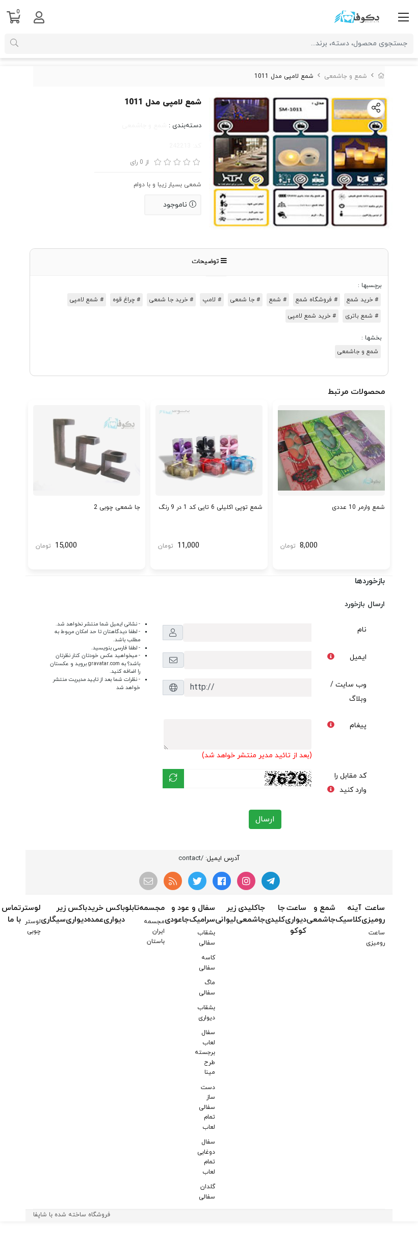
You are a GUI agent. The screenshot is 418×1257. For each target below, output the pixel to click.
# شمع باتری (361, 316)
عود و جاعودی (177, 914)
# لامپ (211, 300)
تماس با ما (11, 914)
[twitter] (197, 881)
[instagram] (246, 881)
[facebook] (222, 881)
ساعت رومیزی (373, 914)
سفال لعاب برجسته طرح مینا (205, 1052)
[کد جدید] (173, 778)
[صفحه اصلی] (381, 76)
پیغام (358, 725)
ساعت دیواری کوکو (295, 919)
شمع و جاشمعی (345, 76)
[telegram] (271, 881)
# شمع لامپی (86, 300)
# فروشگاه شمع (316, 300)
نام (362, 630)
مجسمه (152, 908)
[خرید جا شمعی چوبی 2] (86, 450)
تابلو (132, 908)
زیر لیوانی (225, 914)
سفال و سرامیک (202, 914)
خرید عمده (95, 914)
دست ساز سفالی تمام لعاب (207, 1107)
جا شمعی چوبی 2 (117, 507)
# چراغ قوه (126, 300)
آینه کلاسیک (348, 914)
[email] (148, 881)
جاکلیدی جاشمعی (250, 914)
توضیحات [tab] (206, 261)
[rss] (173, 881)
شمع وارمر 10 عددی (358, 507)
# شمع (277, 300)
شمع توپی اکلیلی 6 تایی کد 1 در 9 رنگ (211, 507)
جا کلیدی (275, 914)
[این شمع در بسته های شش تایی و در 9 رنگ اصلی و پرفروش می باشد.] (209, 450)
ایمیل (358, 657)
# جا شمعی (245, 300)
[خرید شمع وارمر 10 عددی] (331, 450)
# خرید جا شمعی (171, 300)
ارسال (265, 819)
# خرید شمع (362, 300)
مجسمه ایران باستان (154, 932)
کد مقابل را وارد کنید (350, 783)
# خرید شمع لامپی (312, 316)
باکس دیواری (114, 914)
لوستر (31, 908)
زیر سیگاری (53, 914)
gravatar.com (104, 664)
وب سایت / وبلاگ (348, 692)
